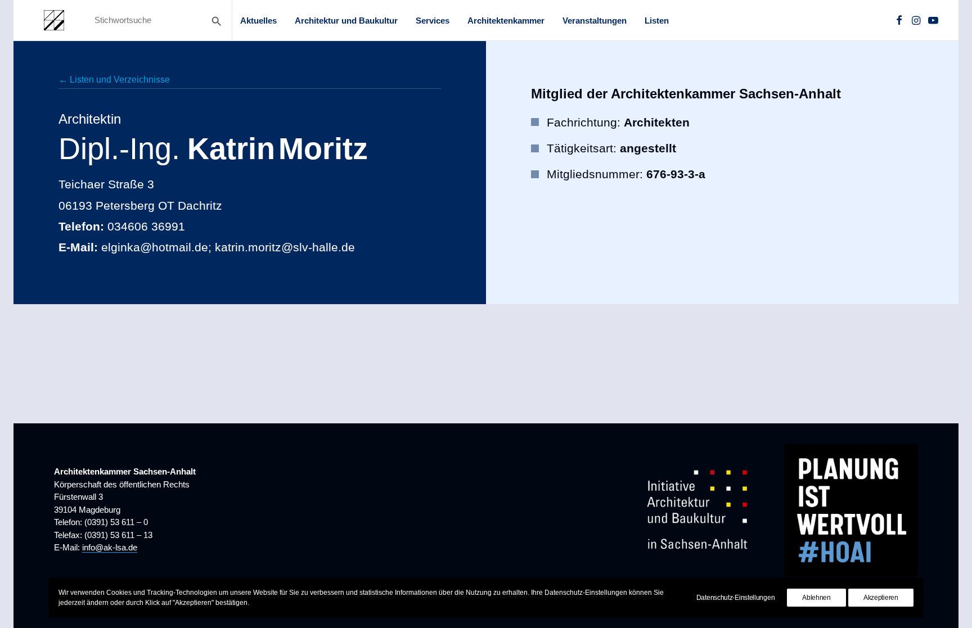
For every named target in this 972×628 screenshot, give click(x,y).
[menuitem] (258, 20)
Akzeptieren (880, 598)
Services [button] (432, 20)
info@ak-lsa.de (109, 547)
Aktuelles (258, 20)
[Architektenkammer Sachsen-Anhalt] (54, 20)
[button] (899, 20)
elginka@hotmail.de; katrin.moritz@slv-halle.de (228, 247)
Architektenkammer (505, 20)
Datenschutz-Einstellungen (735, 598)
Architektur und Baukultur (346, 20)
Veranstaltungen (594, 20)
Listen (657, 20)
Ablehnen (816, 598)
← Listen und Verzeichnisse (114, 79)
